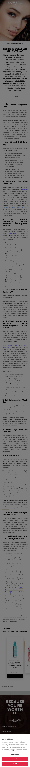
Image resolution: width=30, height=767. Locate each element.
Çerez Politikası (13, 751)
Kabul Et (15, 763)
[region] (15, 750)
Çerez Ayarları (15, 754)
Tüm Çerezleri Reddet (15, 759)
